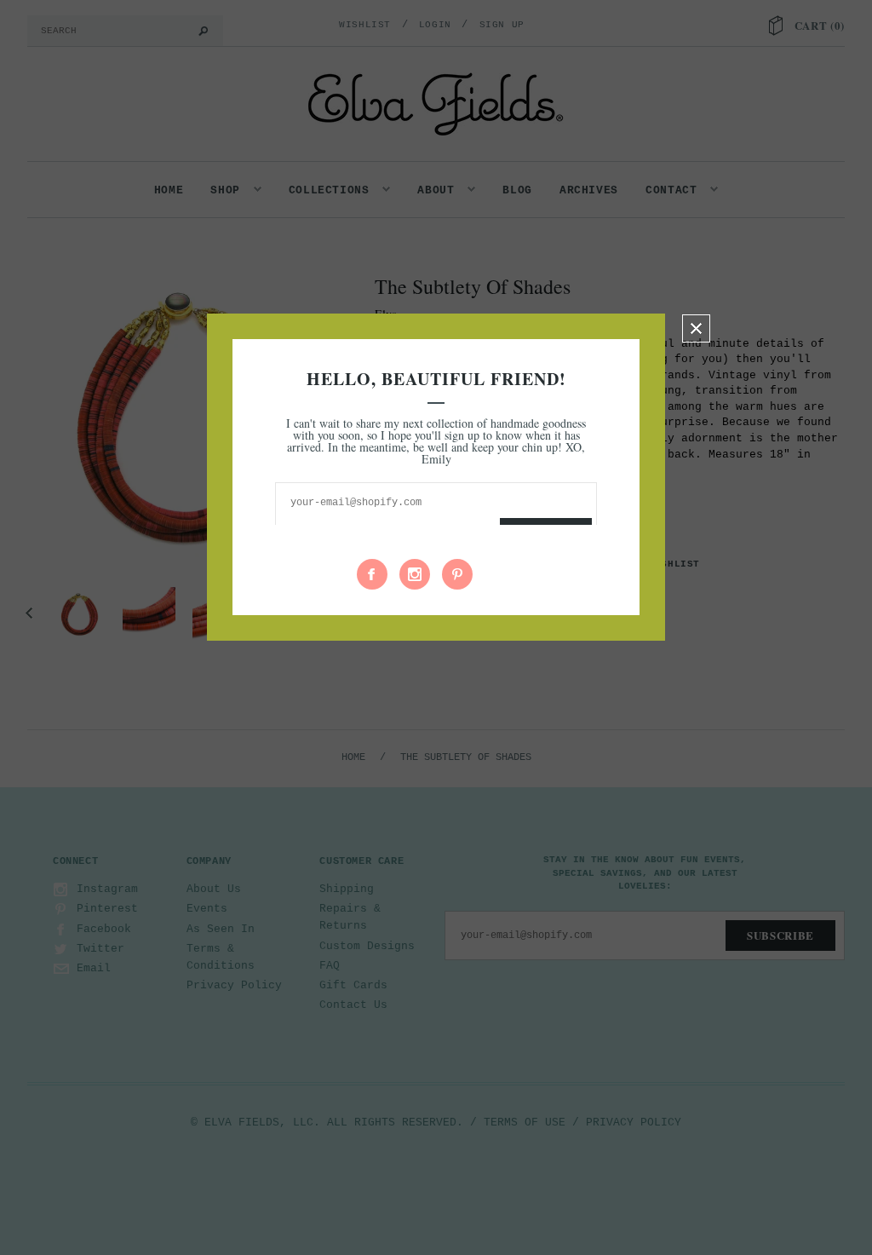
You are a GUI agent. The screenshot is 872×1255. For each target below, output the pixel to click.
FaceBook (372, 574)
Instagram (414, 574)
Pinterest (457, 574)
